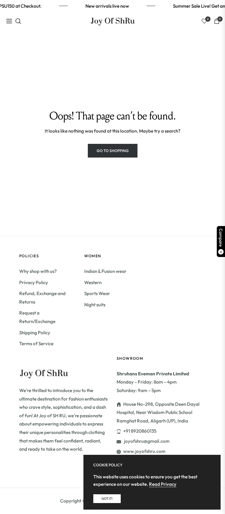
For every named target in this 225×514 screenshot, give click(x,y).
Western (93, 282)
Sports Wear (97, 293)
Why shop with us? (38, 271)
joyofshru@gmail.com (146, 441)
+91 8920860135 (139, 431)
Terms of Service (36, 343)
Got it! (107, 498)
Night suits (94, 304)
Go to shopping (113, 150)
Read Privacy (162, 484)
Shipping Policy (34, 332)
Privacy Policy (33, 282)
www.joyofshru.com (144, 451)
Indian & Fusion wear (105, 271)
